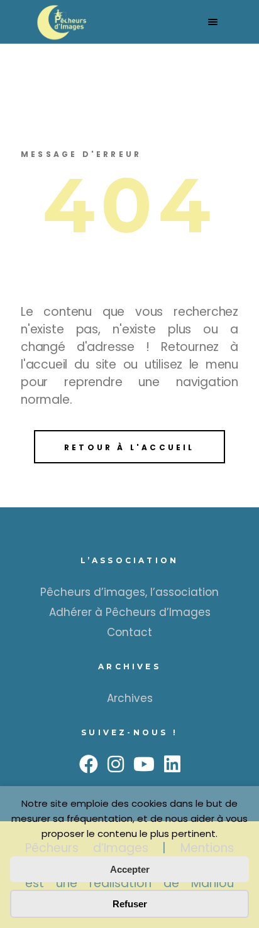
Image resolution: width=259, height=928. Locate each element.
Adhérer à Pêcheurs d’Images (130, 612)
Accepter (130, 869)
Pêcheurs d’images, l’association (129, 592)
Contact (129, 632)
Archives (130, 698)
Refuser (130, 903)
